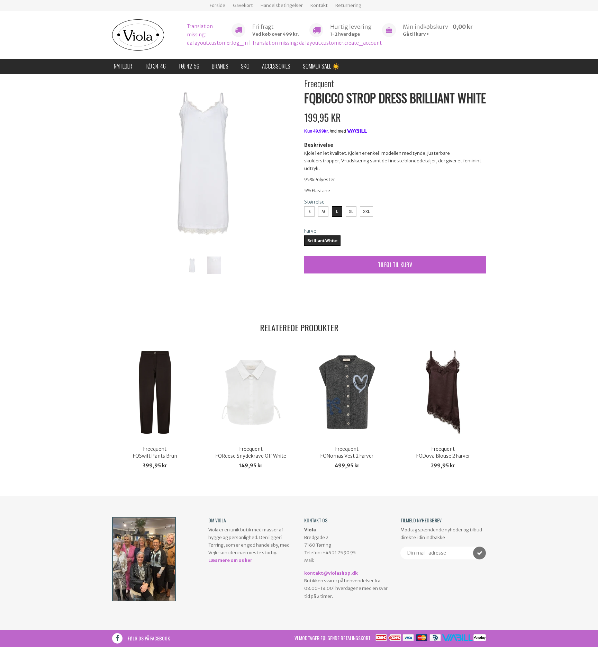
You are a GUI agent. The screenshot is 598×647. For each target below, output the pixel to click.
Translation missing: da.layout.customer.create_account (317, 43)
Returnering (348, 5)
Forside (217, 5)
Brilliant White (322, 240)
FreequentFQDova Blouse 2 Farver (443, 452)
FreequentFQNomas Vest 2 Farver (346, 452)
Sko (245, 66)
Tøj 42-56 (188, 66)
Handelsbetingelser (282, 5)
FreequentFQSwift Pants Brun (155, 452)
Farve (310, 231)
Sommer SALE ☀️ (321, 66)
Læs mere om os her (230, 560)
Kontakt (319, 5)
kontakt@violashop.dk (331, 573)
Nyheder (123, 66)
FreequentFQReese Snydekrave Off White (251, 452)
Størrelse (314, 202)
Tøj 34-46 (155, 66)
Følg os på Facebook (149, 638)
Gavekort (243, 5)
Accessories (276, 66)
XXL (366, 211)
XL (351, 211)
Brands (220, 66)
